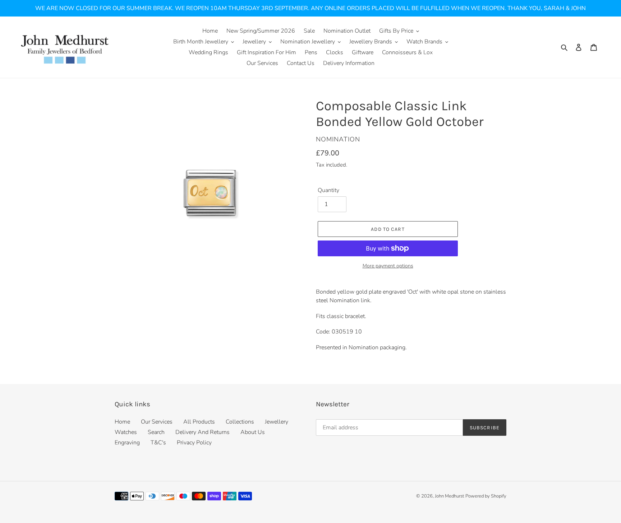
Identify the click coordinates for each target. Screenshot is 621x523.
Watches (126, 432)
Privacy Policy (194, 443)
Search (156, 432)
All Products (199, 422)
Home (122, 422)
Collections (240, 422)
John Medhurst (449, 496)
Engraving (127, 443)
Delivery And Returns (202, 432)
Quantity (328, 190)
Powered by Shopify (485, 496)
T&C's (158, 443)
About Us (252, 432)
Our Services (156, 422)
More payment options (388, 265)
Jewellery (276, 422)
